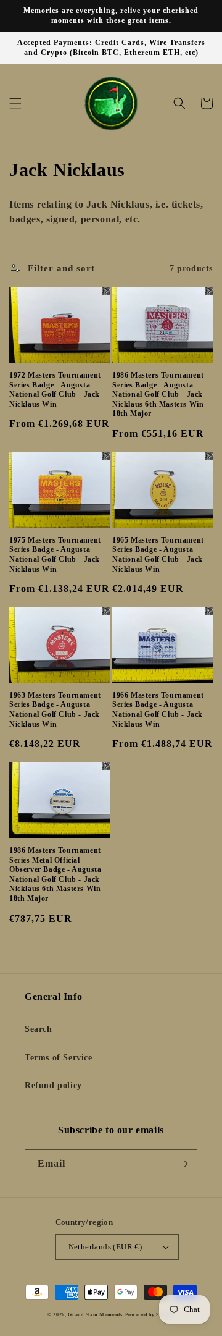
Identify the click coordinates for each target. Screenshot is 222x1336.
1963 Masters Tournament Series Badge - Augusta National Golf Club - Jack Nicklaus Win (55, 710)
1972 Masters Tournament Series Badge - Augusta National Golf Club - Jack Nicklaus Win (55, 389)
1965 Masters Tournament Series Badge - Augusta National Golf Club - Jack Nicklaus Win (158, 554)
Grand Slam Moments (95, 1314)
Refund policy (53, 1085)
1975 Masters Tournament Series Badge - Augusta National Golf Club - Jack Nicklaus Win (55, 554)
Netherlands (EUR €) (105, 1246)
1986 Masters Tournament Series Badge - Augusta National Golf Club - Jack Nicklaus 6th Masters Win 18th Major (158, 394)
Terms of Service (58, 1057)
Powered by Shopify (150, 1314)
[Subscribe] (183, 1163)
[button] (15, 103)
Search (38, 1029)
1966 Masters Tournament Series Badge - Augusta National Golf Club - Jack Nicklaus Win (158, 710)
